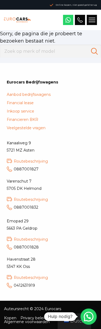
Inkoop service (20, 111)
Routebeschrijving (31, 161)
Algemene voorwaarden (27, 322)
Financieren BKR (22, 119)
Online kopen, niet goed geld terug (76, 5)
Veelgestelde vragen (26, 127)
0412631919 (24, 285)
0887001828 (26, 247)
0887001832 (26, 207)
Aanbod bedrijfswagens (29, 94)
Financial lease (20, 102)
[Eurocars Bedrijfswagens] (17, 20)
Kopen (10, 318)
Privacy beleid (33, 318)
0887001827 (26, 169)
